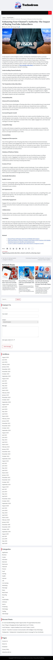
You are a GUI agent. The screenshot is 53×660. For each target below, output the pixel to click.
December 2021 (6, 477)
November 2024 (6, 397)
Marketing (4, 585)
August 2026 (5, 357)
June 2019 (4, 539)
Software (4, 602)
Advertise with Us (6, 652)
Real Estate (5, 592)
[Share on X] (10, 248)
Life (3, 581)
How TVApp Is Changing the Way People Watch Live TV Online (17, 625)
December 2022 (6, 451)
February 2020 (6, 520)
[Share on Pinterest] (19, 248)
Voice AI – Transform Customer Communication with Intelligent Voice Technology (22, 630)
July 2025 (4, 381)
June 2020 (4, 510)
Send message (7, 346)
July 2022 (4, 463)
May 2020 (4, 513)
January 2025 (5, 395)
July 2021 (4, 489)
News (3, 590)
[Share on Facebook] (7, 248)
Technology (5, 609)
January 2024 (5, 421)
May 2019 (4, 541)
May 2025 (4, 385)
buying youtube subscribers (13, 253)
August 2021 (5, 487)
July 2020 (4, 508)
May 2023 (4, 440)
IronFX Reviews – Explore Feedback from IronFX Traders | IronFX (18, 627)
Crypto (4, 557)
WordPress (41, 658)
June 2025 (4, 383)
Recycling (4, 595)
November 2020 (6, 498)
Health (4, 576)
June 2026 (4, 362)
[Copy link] (32, 248)
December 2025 (6, 369)
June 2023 (4, 437)
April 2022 (4, 470)
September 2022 (6, 458)
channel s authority (26, 253)
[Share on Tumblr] (26, 248)
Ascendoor (30, 658)
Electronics (5, 564)
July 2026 (4, 360)
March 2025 (5, 390)
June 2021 (4, 491)
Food (3, 571)
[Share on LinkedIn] (13, 248)
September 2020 (6, 503)
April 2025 (4, 388)
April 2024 (4, 414)
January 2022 (5, 475)
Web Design (5, 613)
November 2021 (6, 480)
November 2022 (6, 454)
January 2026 (5, 367)
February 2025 (6, 393)
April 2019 (4, 543)
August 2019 (5, 534)
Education (4, 559)
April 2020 (4, 515)
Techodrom (19, 658)
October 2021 (5, 482)
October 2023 (5, 428)
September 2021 (6, 484)
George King (16, 27)
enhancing (33, 253)
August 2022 (5, 461)
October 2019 (5, 529)
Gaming (4, 573)
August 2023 (5, 433)
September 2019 (6, 531)
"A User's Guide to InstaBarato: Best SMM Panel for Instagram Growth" (26, 243)
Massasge (4, 588)
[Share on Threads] (29, 248)
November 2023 (6, 425)
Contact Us (5, 641)
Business (4, 555)
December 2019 (6, 524)
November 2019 (6, 527)
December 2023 (6, 423)
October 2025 (5, 374)
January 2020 (5, 522)
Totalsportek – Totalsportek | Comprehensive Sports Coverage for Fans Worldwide (22, 632)
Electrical (4, 562)
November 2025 (6, 371)
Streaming (4, 606)
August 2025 (5, 378)
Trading (4, 611)
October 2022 (5, 456)
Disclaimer (4, 646)
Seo (3, 597)
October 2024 (5, 400)
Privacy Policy (5, 649)
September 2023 (6, 430)
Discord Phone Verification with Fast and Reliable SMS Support (23, 239)
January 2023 (5, 449)
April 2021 (4, 496)
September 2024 (6, 402)
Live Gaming (5, 583)
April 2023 (4, 442)
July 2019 (4, 536)
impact (38, 253)
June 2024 (4, 409)
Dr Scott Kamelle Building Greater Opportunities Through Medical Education (21, 623)
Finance (4, 569)
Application (5, 552)
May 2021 (4, 494)
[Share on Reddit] (23, 248)
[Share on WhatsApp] (16, 248)
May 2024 (4, 411)
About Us (4, 644)
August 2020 (5, 506)
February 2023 (6, 447)
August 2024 (5, 404)
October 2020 (5, 501)
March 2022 (5, 473)
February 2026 (6, 364)
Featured (4, 566)
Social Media (4, 251)
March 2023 (5, 444)
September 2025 (6, 376)
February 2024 (6, 418)
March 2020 (5, 517)
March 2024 (5, 416)
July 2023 (4, 435)
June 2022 (4, 466)
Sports (4, 604)
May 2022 (4, 468)
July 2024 (4, 407)
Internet (4, 578)
